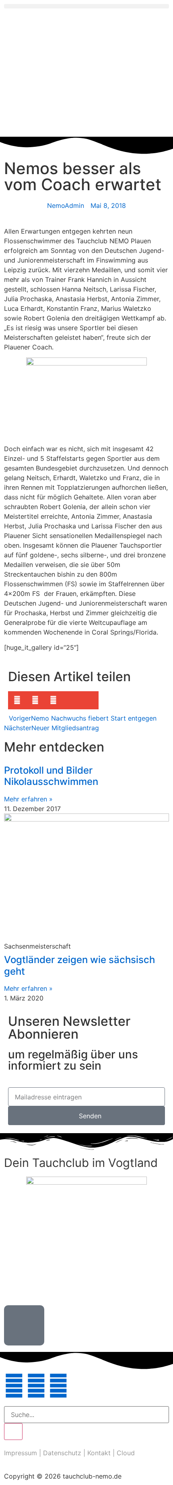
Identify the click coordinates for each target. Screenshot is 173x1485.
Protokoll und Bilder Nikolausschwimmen (51, 776)
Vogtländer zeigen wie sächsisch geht (79, 965)
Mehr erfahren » (28, 799)
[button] (86, 6)
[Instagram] (14, 1386)
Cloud (126, 1453)
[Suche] (13, 1431)
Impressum (20, 1453)
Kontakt (99, 1453)
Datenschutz (62, 1453)
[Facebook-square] (36, 1386)
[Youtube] (58, 1386)
